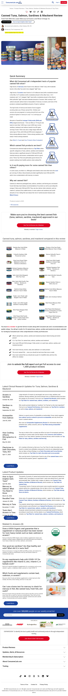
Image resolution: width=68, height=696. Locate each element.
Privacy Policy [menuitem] (44, 684)
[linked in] (43, 676)
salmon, (31, 409)
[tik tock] (20, 676)
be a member (11, 326)
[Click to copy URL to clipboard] (38, 12)
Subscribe (60, 615)
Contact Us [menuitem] (34, 684)
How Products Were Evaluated (33, 140)
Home (11, 8)
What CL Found (17, 140)
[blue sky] (47, 676)
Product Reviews (19, 8)
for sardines (58, 407)
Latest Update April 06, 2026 (14, 32)
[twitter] (38, 676)
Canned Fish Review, (50, 398)
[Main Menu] (2, 2)
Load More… (11, 466)
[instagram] (29, 676)
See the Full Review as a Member (34, 225)
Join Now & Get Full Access (34, 638)
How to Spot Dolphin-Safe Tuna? (22, 22)
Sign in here (39, 229)
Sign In (58, 2)
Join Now (63, 2)
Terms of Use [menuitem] (24, 684)
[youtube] (25, 676)
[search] (53, 2)
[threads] (34, 676)
